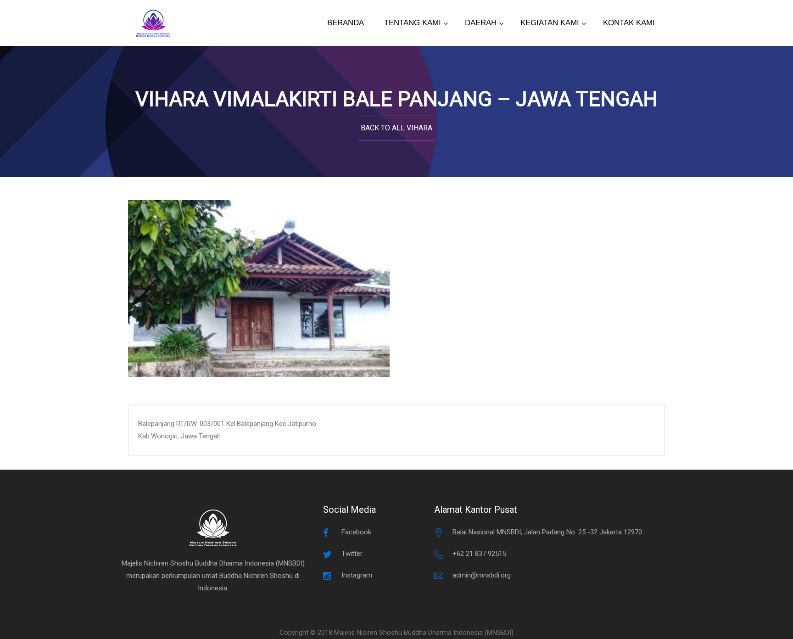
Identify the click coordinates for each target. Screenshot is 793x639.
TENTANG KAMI (412, 22)
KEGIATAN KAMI (549, 22)
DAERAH (481, 22)
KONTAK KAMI (629, 22)
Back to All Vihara (396, 127)
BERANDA (345, 22)
